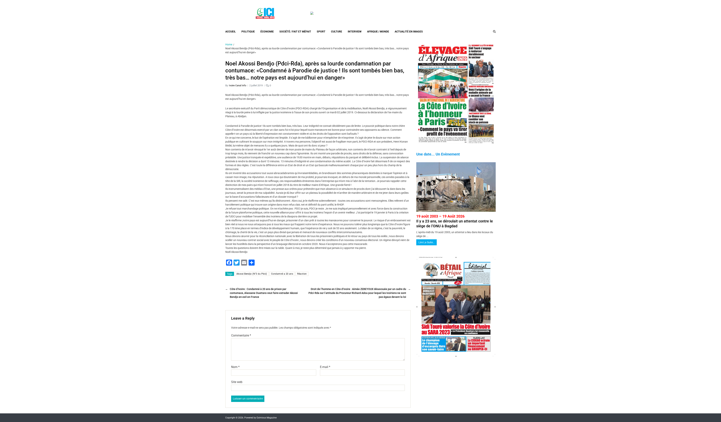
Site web (236, 382)
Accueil (230, 31)
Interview (354, 31)
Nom (235, 367)
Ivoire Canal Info (237, 85)
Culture (336, 31)
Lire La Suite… (426, 242)
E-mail (325, 367)
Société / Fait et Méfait (295, 31)
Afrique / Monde (378, 31)
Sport (321, 31)
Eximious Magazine (267, 417)
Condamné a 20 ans (282, 274)
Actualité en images (409, 31)
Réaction (302, 274)
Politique (248, 31)
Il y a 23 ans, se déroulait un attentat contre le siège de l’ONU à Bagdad (454, 221)
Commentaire (241, 335)
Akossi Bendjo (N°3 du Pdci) (251, 274)
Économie (267, 31)
